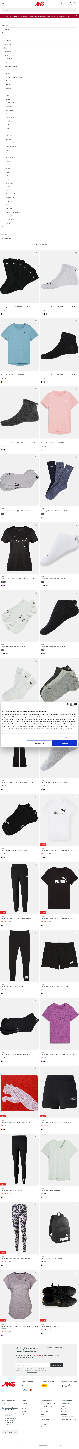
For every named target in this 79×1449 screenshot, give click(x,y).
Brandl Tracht (10, 81)
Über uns (63, 1406)
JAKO (7, 128)
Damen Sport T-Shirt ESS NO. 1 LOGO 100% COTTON (58, 850)
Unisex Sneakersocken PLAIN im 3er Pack (54, 578)
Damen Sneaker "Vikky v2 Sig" (50, 1326)
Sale (3, 230)
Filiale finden (25, 1409)
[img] (43, 844)
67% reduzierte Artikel (55, 16)
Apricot (8, 73)
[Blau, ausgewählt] (2, 382)
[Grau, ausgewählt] (2, 450)
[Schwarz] (44, 314)
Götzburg (9, 106)
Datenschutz (44, 1422)
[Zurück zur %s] (3, 20)
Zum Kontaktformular (10, 1432)
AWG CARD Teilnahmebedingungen (47, 1426)
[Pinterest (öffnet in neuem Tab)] (69, 1386)
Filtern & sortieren (41, 244)
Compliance (64, 1414)
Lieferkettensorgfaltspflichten (68, 1416)
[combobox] (41, 10)
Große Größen (6, 40)
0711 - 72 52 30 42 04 (11, 1408)
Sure (7, 205)
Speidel (8, 186)
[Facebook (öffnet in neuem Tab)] (63, 1386)
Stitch (7, 190)
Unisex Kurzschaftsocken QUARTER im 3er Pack (16, 511)
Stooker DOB (10, 197)
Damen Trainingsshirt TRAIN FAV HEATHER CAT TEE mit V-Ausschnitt (19, 1327)
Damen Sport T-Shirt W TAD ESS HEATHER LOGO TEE (18, 578)
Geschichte (64, 1409)
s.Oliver (8, 164)
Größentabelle (6, 238)
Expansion (64, 1411)
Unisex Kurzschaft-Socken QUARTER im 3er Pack (16, 1054)
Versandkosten (43, 1445)
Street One (9, 201)
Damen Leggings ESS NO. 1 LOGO (12, 986)
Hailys (8, 113)
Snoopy (8, 179)
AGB (42, 1414)
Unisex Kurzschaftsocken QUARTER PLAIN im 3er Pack (58, 307)
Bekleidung (5, 29)
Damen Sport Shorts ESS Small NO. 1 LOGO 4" (55, 986)
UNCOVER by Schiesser (13, 212)
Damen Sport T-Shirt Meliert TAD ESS (12, 375)
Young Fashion (6, 44)
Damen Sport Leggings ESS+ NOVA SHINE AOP (15, 1258)
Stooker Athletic (10, 194)
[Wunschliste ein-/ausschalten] (36, 253)
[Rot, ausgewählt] (2, 1129)
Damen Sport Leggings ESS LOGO (11, 1190)
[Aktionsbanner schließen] (76, 16)
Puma (8, 161)
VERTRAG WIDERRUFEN (48, 1403)
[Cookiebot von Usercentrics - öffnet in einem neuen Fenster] (68, 704)
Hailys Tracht (10, 117)
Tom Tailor (9, 208)
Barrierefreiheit (65, 1422)
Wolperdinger (10, 219)
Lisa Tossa (9, 135)
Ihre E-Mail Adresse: (21, 1362)
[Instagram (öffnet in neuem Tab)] (66, 1386)
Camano (8, 88)
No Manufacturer (11, 146)
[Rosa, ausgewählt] (41, 450)
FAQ (23, 1414)
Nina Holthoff (10, 143)
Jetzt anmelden (57, 1365)
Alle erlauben (64, 743)
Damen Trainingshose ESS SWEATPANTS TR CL (16, 918)
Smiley (8, 175)
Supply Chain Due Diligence (68, 1419)
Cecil (7, 95)
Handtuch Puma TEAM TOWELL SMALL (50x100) (16, 1122)
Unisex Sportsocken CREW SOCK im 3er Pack (55, 511)
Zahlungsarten (45, 1419)
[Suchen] (3, 10)
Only (7, 150)
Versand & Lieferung (46, 1406)
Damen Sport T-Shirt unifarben (50, 1190)
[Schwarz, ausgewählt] (2, 314)
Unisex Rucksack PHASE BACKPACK (52, 1258)
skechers (8, 172)
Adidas (8, 70)
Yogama (8, 223)
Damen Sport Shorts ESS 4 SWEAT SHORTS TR (56, 1122)
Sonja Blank (9, 183)
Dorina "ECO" (10, 102)
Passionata (9, 157)
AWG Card (24, 1406)
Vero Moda (9, 216)
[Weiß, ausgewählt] (41, 314)
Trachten (4, 33)
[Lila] (4, 585)
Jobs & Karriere (65, 1403)
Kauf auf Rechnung (46, 1411)
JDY (7, 132)
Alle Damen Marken (11, 66)
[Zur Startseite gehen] (39, 4)
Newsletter (24, 1403)
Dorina (8, 99)
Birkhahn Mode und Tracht (14, 77)
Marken (4, 48)
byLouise (8, 84)
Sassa (8, 168)
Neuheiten (5, 25)
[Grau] (46, 314)
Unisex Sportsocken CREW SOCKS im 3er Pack (15, 307)
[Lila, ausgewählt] (41, 1061)
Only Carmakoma (11, 154)
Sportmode (5, 37)
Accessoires (5, 227)
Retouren (43, 1409)
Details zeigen (68, 737)
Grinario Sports (10, 110)
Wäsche (4, 234)
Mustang (8, 139)
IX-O (7, 124)
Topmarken (8, 51)
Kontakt (24, 1411)
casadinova (9, 92)
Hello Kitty (9, 121)
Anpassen (38, 743)
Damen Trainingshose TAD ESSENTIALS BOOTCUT (17, 782)
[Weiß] (4, 314)
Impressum (44, 1416)
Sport (6, 62)
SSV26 (73, 16)
